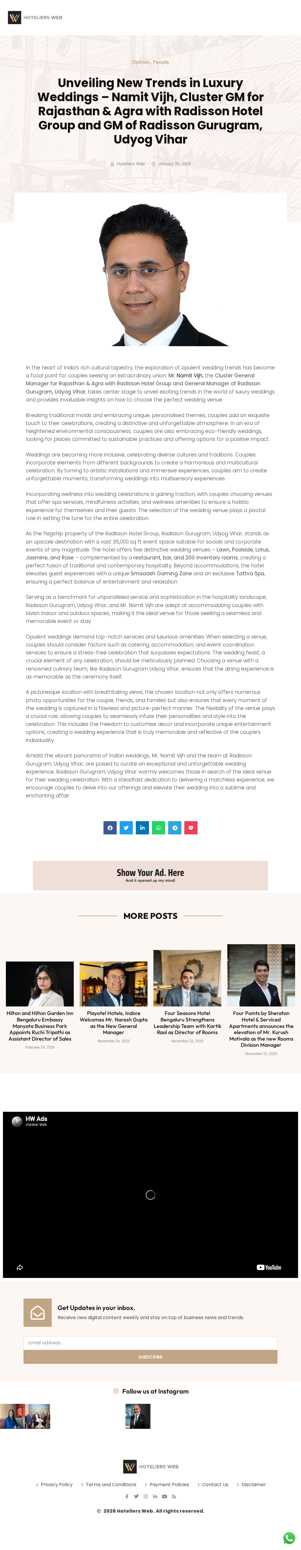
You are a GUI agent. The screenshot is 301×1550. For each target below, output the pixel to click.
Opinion (141, 62)
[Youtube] (164, 1496)
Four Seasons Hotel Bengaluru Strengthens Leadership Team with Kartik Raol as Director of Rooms (187, 1023)
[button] (110, 827)
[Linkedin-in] (155, 1496)
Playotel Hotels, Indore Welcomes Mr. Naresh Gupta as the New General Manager (114, 1023)
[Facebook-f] (127, 1496)
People (161, 62)
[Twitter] (136, 1496)
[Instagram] (145, 1496)
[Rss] (174, 1496)
